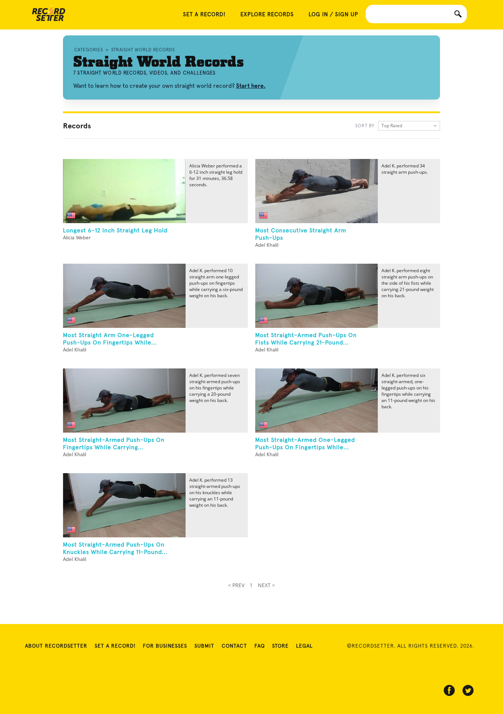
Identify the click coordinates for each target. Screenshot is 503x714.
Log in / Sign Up (333, 14)
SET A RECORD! (204, 14)
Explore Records (267, 14)
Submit (204, 646)
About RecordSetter (56, 646)
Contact (234, 646)
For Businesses (165, 646)
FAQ (259, 646)
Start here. (250, 85)
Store (280, 646)
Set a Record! (115, 646)
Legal (304, 646)
